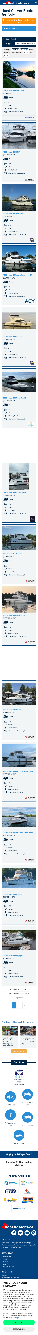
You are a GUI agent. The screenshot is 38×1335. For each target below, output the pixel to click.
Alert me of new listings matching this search (20, 21)
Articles (4, 1275)
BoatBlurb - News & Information (17, 1022)
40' (25, 52)
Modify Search (11, 28)
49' (5, 55)
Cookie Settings (13, 1318)
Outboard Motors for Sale (10, 1278)
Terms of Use (6, 1256)
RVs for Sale (10, 1105)
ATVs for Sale (27, 1125)
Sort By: (8, 44)
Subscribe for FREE (19, 1051)
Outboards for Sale (10, 1124)
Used (14, 50)
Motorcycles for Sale (27, 1103)
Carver (23, 50)
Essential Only (19, 1329)
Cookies (4, 1259)
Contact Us (5, 1264)
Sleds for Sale (19, 1143)
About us (5, 1261)
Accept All (19, 1322)
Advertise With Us (8, 1266)
